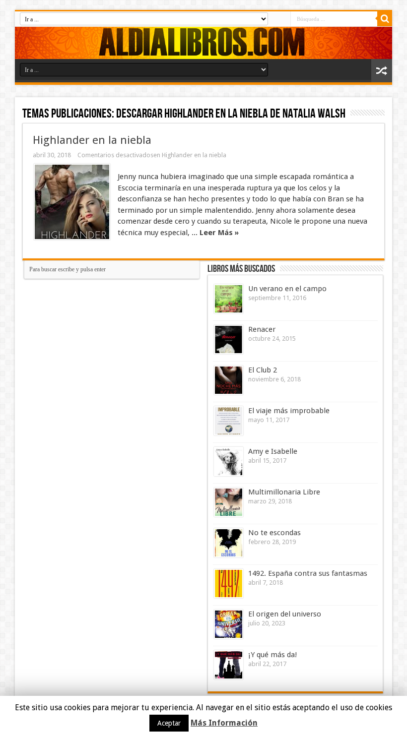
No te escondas (274, 532)
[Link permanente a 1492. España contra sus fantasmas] (228, 583)
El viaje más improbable (289, 410)
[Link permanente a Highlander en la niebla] (72, 202)
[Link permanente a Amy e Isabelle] (228, 461)
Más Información (224, 723)
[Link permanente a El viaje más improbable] (228, 420)
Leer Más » (219, 232)
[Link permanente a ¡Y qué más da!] (228, 664)
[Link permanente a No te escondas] (228, 542)
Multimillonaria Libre (284, 492)
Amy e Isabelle (272, 451)
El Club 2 (262, 370)
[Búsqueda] (384, 18)
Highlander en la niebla (92, 139)
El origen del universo (284, 614)
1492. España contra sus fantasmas (307, 573)
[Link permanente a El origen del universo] (228, 624)
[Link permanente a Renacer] (228, 339)
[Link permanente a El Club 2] (228, 380)
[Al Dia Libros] (203, 43)
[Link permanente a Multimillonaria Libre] (228, 502)
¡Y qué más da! (272, 654)
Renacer (261, 329)
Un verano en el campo (287, 288)
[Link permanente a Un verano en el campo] (228, 298)
